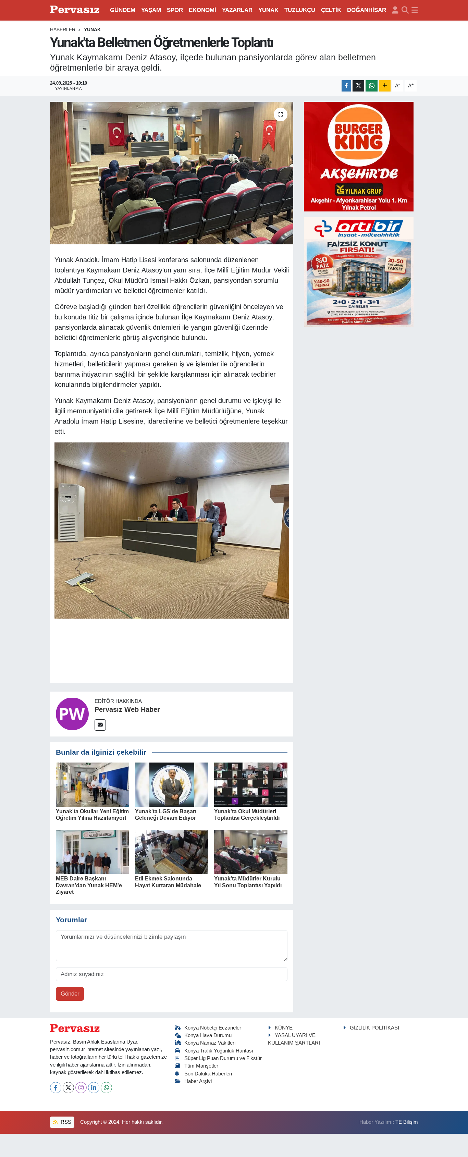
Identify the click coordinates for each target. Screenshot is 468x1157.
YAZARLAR (237, 10)
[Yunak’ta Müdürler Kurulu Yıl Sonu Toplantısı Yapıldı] (250, 851)
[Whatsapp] (106, 1087)
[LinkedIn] (93, 1087)
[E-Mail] (100, 725)
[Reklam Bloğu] (359, 156)
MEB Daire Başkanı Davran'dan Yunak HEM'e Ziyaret (89, 885)
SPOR (175, 10)
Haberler (62, 29)
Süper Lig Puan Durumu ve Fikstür (223, 1058)
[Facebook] (55, 1087)
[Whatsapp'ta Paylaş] (372, 86)
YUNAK (268, 10)
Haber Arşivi (198, 1081)
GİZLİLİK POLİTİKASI (374, 1028)
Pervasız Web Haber (127, 709)
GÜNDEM (122, 10)
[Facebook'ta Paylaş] (346, 86)
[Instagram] (81, 1087)
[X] (68, 1087)
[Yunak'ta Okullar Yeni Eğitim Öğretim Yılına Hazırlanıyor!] (92, 784)
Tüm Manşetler (201, 1066)
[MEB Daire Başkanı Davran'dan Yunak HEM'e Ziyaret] (92, 851)
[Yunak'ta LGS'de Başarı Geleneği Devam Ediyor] (171, 784)
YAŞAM (151, 10)
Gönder (70, 993)
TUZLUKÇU (299, 10)
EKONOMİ (202, 10)
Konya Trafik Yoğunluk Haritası (218, 1051)
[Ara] (405, 10)
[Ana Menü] (414, 10)
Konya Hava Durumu (208, 1035)
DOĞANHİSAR (366, 10)
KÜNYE (284, 1028)
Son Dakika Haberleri (208, 1073)
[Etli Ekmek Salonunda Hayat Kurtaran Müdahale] (171, 851)
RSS (65, 1122)
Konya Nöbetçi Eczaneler (212, 1028)
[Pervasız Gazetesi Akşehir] (75, 10)
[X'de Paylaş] (358, 86)
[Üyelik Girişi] (395, 10)
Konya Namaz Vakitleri (209, 1043)
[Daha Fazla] (385, 86)
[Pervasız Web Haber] (72, 713)
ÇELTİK (331, 10)
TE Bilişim (406, 1122)
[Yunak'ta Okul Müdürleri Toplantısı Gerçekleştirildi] (250, 784)
